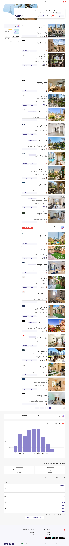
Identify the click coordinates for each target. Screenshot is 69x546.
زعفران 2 (63, 499)
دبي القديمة (56, 6)
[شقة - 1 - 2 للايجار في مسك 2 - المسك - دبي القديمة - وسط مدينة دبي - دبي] (43, 216)
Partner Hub (32, 532)
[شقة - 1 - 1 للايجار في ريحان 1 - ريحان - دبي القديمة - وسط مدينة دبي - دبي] (43, 340)
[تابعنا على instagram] (13, 544)
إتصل (32, 36)
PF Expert (32, 534)
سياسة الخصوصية (56, 543)
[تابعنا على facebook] (10, 544)
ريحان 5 (63, 491)
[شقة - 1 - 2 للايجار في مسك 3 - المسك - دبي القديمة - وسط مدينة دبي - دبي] (43, 253)
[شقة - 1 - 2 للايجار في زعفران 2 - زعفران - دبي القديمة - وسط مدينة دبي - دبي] (43, 187)
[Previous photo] (49, 31)
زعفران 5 (63, 508)
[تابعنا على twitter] (7, 544)
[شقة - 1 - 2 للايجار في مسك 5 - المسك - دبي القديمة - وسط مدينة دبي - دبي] (43, 31)
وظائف (48, 534)
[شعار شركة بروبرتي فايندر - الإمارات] (63, 2)
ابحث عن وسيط (36, 1)
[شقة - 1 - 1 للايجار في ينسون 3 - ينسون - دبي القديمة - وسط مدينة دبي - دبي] (43, 267)
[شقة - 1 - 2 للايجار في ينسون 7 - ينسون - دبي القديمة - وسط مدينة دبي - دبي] (43, 114)
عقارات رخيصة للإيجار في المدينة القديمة (37, 416)
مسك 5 (63, 502)
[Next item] (5, 36)
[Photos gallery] (56, 30)
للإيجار (55, 1)
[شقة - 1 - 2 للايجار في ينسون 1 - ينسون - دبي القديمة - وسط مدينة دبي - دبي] (43, 100)
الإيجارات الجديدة (51, 467)
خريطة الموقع (41, 543)
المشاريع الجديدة (49, 1)
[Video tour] (49, 50)
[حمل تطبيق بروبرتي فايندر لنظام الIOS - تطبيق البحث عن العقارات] (62, 538)
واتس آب (24, 36)
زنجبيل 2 (63, 488)
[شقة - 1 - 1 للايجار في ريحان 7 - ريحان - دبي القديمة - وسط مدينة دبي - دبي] (43, 85)
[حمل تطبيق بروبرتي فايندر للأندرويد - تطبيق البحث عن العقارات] (55, 538)
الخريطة (18, 15)
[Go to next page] (22, 408)
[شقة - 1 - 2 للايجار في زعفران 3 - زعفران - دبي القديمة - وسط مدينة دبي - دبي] (43, 384)
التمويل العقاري (30, 1)
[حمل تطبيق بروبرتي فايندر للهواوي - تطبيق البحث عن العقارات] (48, 538)
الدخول (5, 2)
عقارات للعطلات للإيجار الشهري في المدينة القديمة (20, 416)
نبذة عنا (48, 532)
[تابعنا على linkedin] (5, 544)
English (26, 543)
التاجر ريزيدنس (62, 485)
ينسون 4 (63, 511)
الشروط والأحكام (62, 543)
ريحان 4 (63, 505)
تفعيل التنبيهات (22, 16)
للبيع (58, 1)
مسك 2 (63, 494)
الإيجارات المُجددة (19, 467)
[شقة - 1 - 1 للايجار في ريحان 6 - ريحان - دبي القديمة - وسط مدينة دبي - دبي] (43, 296)
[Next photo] (64, 31)
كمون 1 (63, 496)
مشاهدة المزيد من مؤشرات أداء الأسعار (34, 517)
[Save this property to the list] (49, 25)
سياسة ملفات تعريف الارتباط (48, 543)
